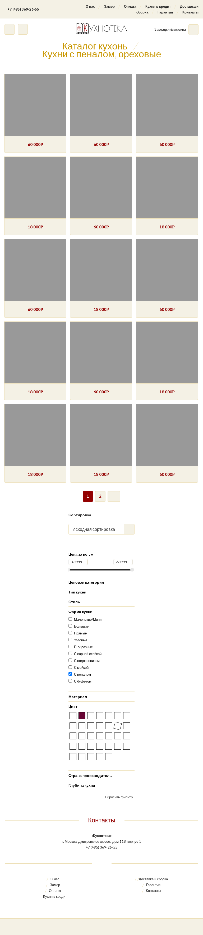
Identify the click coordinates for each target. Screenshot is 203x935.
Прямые (80, 633)
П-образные (83, 647)
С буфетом (82, 681)
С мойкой (81, 667)
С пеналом (82, 674)
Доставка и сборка (153, 879)
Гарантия (165, 12)
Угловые (80, 640)
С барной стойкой (88, 654)
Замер (109, 6)
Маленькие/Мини (88, 619)
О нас (90, 6)
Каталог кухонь (95, 46)
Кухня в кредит (158, 6)
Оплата (130, 6)
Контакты (190, 12)
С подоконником (87, 660)
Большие (81, 626)
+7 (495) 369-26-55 (23, 9)
